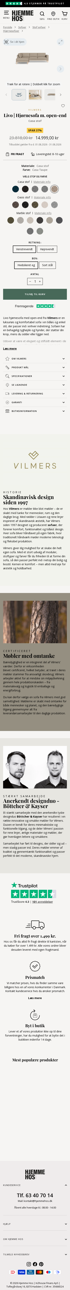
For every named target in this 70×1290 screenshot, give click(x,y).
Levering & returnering (27, 393)
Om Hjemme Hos (13, 1239)
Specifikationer (22, 376)
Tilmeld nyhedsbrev (16, 1254)
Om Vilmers (19, 358)
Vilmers (35, 109)
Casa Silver (35, 189)
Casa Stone (45, 189)
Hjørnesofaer (11, 31)
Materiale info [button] (42, 182)
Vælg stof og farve (35, 176)
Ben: (35, 258)
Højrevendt (47, 249)
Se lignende (19, 384)
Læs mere (10, 348)
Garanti (17, 402)
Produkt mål (20, 367)
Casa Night (25, 189)
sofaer (52, 525)
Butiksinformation (24, 411)
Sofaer (22, 27)
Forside (7, 27)
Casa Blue (15, 189)
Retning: (35, 242)
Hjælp (6, 1223)
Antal (35, 274)
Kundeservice (12, 1185)
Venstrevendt (24, 249)
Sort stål (47, 265)
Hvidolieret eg (26, 265)
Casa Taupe (54, 189)
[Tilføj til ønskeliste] (63, 105)
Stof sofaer (39, 27)
